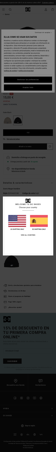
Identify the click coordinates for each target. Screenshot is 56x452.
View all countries (28, 235)
